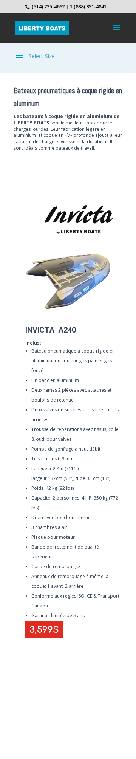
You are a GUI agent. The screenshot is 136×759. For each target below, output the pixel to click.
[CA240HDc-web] (68, 310)
